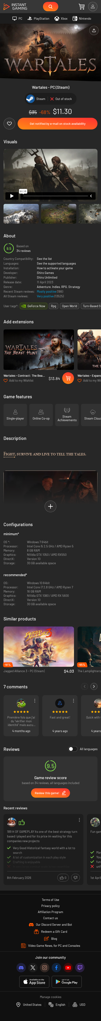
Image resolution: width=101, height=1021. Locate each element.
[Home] (15, 7)
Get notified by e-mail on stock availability (57, 123)
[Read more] (43, 849)
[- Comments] (84, 686)
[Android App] (67, 982)
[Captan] (95, 822)
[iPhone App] (34, 982)
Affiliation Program (50, 912)
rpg (53, 306)
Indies (56, 287)
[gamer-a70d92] (60, 703)
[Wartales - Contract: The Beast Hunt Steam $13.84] (39, 349)
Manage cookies (50, 997)
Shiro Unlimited (47, 277)
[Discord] (21, 967)
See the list (44, 259)
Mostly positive (47, 291)
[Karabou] (21, 703)
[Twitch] (80, 967)
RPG (64, 287)
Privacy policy (50, 906)
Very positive (45, 296)
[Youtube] (68, 967)
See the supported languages (56, 263)
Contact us (50, 918)
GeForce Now (36, 306)
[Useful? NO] (75, 877)
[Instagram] (44, 967)
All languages (88, 749)
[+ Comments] (93, 686)
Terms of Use (50, 900)
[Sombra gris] (11, 822)
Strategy (74, 287)
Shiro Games (45, 273)
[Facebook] (56, 967)
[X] (33, 967)
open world (69, 306)
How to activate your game (55, 268)
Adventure (44, 287)
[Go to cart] (82, 6)
